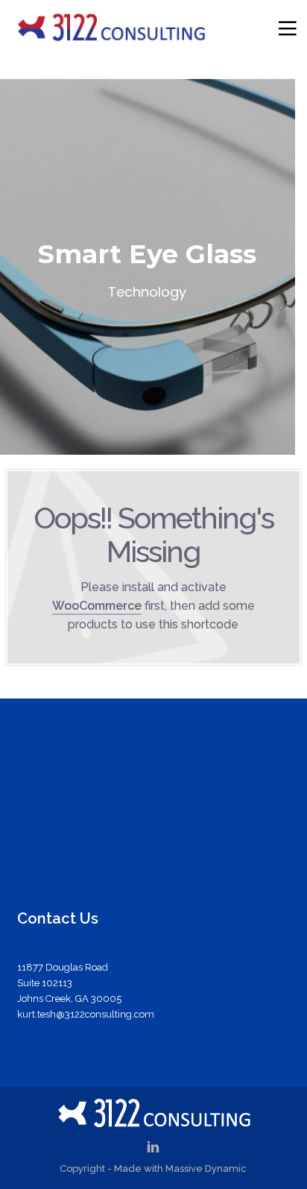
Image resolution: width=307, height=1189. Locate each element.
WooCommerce (97, 606)
